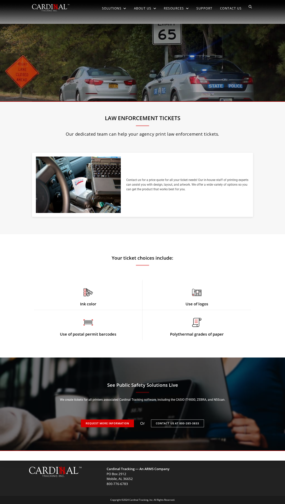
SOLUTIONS (112, 8)
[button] (250, 7)
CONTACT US (231, 8)
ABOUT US (142, 8)
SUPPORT (204, 8)
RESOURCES (174, 8)
